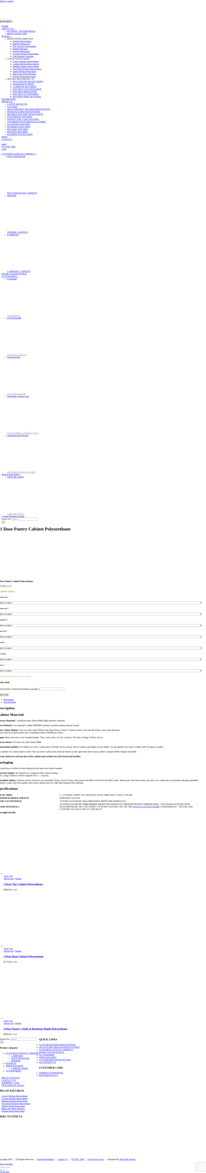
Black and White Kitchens (24, 74)
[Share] (7, 1167)
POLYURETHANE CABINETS (22, 193)
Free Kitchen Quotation (23, 56)
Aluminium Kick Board (17, 435)
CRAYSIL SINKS (15, 477)
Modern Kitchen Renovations (26, 66)
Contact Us (63, 1159)
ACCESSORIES (13, 1071)
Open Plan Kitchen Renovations (27, 69)
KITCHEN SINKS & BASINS (27, 96)
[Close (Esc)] (9, 1167)
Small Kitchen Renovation (24, 71)
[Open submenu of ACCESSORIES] (18, 277)
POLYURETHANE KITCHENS (28, 81)
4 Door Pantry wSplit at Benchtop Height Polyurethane (35, 1028)
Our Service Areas (95, 1159)
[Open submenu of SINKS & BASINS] (20, 475)
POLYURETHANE (16, 156)
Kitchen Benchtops (21, 51)
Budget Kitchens (20, 49)
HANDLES (11, 1063)
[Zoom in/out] (1, 1167)
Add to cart (8, 879)
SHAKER (11, 195)
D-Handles (12, 279)
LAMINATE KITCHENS (24, 86)
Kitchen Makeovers (21, 44)
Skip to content (6, 1)
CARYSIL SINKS (19, 1068)
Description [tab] (9, 699)
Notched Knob (13, 357)
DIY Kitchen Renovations (24, 46)
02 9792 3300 (77, 1159)
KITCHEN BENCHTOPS (25, 91)
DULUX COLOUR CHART (146, 807)
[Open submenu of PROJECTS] (13, 102)
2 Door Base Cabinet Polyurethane (23, 956)
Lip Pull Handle (14, 318)
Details (18, 879)
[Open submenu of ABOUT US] (14, 29)
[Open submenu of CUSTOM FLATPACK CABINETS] (36, 154)
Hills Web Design (128, 1159)
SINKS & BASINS (14, 1066)
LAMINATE (13, 235)
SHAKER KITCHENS (23, 84)
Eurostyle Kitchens (45, 1159)
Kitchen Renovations (22, 41)
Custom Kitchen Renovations (26, 54)
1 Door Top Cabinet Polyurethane (23, 884)
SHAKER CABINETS (17, 232)
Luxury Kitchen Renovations (26, 61)
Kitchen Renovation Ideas (24, 76)
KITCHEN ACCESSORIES (26, 94)
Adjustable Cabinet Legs (18, 396)
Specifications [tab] (10, 702)
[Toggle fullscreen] (4, 1167)
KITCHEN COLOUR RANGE (27, 89)
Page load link (6, 1164)
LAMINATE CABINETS (19, 271)
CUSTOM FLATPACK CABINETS (22, 1053)
